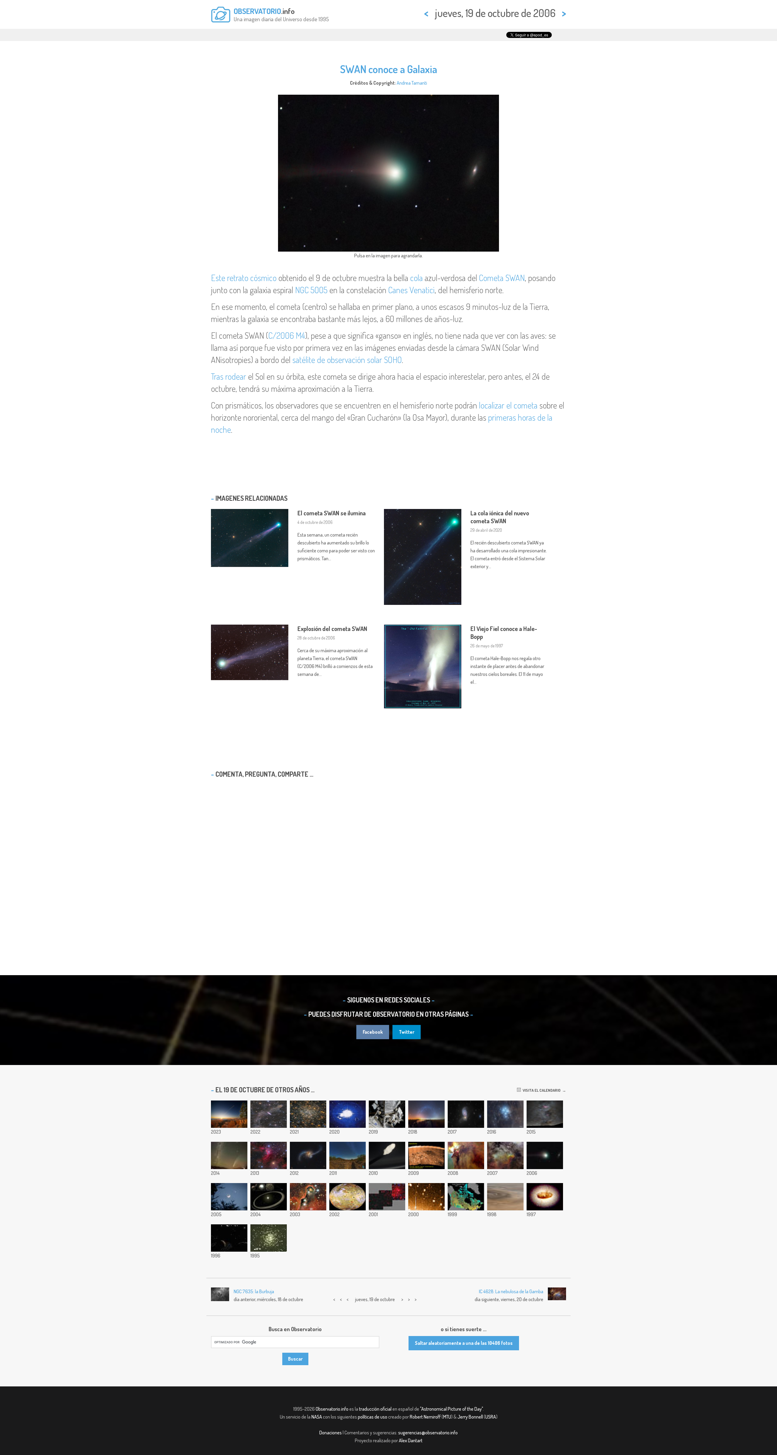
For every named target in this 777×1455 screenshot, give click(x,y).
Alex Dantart (410, 1440)
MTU (447, 1417)
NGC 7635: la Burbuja (254, 1291)
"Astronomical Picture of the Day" (451, 1409)
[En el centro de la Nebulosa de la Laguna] (466, 1155)
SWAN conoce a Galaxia (388, 69)
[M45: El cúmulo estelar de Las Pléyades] (505, 1114)
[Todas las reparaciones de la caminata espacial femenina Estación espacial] (387, 1114)
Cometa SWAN (502, 277)
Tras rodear (228, 376)
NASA (316, 1417)
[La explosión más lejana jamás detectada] (426, 1196)
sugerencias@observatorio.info (428, 1433)
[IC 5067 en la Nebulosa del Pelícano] (505, 1155)
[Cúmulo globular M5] (268, 1238)
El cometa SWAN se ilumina (331, 513)
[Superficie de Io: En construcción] (347, 1196)
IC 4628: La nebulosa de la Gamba (511, 1291)
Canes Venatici (411, 289)
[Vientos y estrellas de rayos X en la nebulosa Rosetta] (387, 1196)
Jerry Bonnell (470, 1417)
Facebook (373, 1032)
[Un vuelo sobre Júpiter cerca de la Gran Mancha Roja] (347, 1114)
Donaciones (330, 1433)
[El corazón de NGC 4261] (545, 1196)
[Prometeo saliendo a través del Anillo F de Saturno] (387, 1155)
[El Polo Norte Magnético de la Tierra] (466, 1196)
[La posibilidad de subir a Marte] (229, 1196)
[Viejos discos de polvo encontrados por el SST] (268, 1196)
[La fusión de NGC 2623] (308, 1155)
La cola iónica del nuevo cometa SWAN (499, 517)
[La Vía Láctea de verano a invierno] (426, 1114)
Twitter (406, 1032)
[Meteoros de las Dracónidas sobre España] (347, 1155)
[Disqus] (388, 861)
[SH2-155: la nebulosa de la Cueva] (268, 1155)
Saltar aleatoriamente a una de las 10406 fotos (464, 1343)
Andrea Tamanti (412, 83)
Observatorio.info (332, 1409)
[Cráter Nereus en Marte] (426, 1155)
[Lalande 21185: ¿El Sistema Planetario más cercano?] (229, 1238)
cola (416, 277)
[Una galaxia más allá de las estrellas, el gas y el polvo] (268, 1114)
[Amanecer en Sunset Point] (229, 1114)
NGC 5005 (311, 289)
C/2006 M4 (286, 335)
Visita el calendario (541, 1090)
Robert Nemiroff (425, 1417)
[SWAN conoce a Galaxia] (545, 1155)
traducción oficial (375, 1409)
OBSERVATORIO (257, 11)
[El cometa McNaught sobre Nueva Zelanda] (229, 1155)
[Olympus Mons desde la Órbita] (505, 1196)
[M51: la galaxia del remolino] (466, 1114)
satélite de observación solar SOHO (347, 359)
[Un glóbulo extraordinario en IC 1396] (308, 1196)
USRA (490, 1417)
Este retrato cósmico (244, 277)
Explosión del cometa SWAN (332, 629)
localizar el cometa (508, 405)
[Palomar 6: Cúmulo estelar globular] (308, 1114)
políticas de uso (372, 1417)
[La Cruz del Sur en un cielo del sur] (545, 1114)
